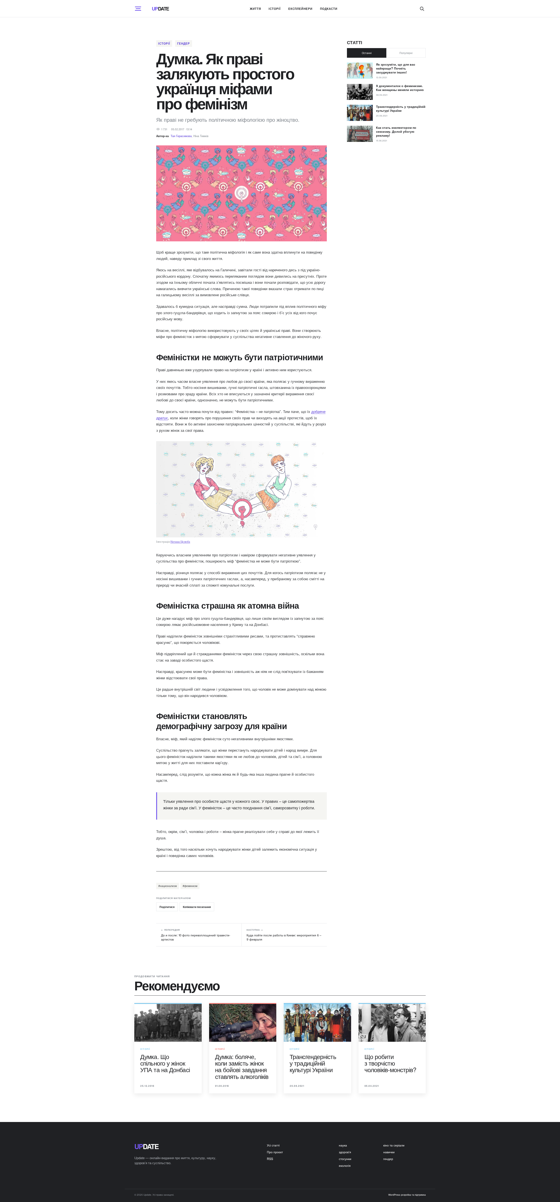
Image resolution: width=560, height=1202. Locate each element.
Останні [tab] (367, 53)
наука (343, 1145)
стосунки (345, 1159)
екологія (345, 1165)
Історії (275, 9)
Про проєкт (275, 1152)
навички (389, 1152)
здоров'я (345, 1152)
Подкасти (328, 9)
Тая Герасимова (181, 136)
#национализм (167, 886)
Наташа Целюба (180, 542)
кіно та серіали (393, 1145)
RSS (270, 1159)
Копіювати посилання (197, 907)
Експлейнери (300, 9)
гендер (183, 43)
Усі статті (273, 1145)
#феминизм (190, 886)
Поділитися (167, 907)
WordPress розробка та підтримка (407, 1194)
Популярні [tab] (406, 53)
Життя (255, 9)
